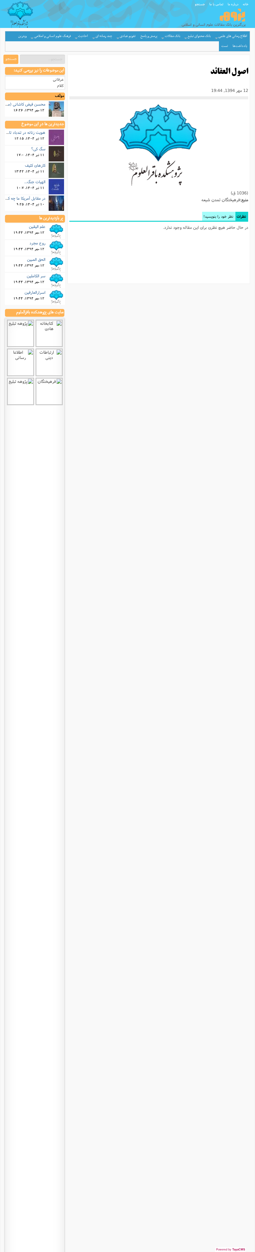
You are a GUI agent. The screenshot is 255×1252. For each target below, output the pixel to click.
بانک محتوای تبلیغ (199, 36)
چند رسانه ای (103, 36)
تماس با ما (216, 4)
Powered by (230, 1249)
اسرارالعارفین (35, 292)
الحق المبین (36, 259)
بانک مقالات (172, 36)
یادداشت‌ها (240, 46)
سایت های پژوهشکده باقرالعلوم (39, 312)
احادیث (83, 36)
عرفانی (58, 79)
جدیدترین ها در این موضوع (42, 124)
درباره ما (233, 4)
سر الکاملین (36, 276)
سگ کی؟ (38, 149)
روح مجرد (37, 243)
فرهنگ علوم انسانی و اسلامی (52, 36)
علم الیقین (37, 226)
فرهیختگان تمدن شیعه (221, 200)
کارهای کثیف (35, 165)
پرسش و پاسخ (149, 36)
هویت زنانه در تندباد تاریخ (24, 132)
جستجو (200, 4)
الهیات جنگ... (34, 182)
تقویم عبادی (128, 36)
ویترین (22, 36)
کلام (60, 85)
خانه (245, 4)
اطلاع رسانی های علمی (232, 36)
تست (224, 46)
